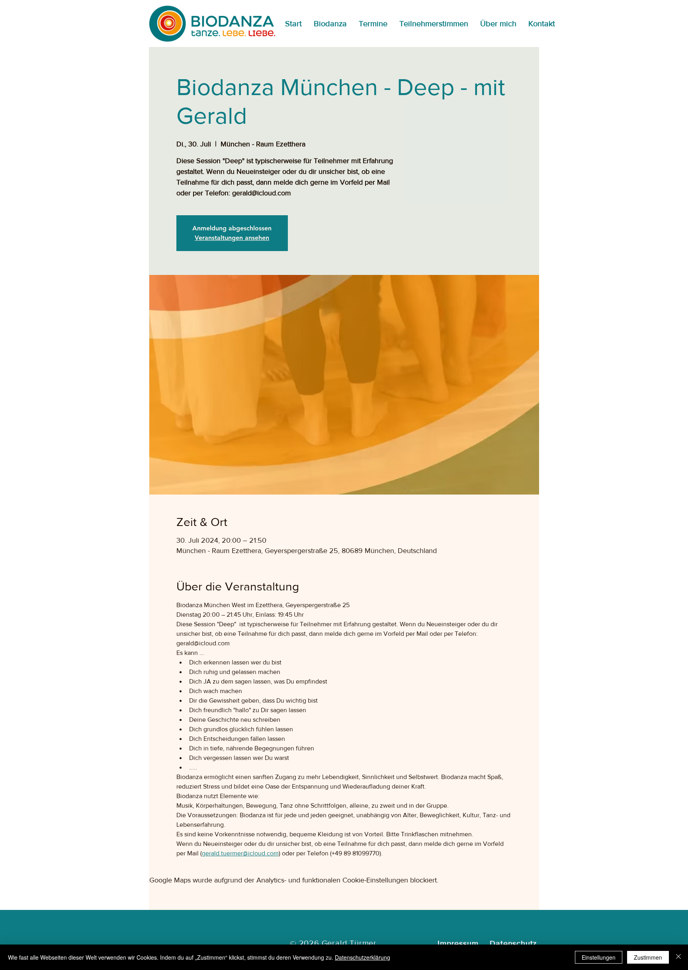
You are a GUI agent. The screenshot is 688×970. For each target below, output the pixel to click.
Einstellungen (599, 957)
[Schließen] (678, 957)
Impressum (458, 943)
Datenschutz (513, 943)
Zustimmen (648, 957)
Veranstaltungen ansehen (232, 238)
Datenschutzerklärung (362, 957)
